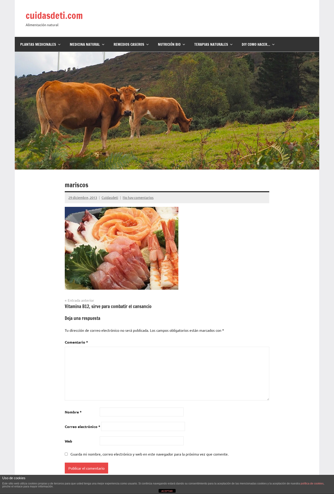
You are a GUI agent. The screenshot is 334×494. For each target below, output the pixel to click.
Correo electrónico (82, 426)
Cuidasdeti (110, 197)
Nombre (73, 412)
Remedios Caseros (129, 44)
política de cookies (312, 483)
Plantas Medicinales (38, 44)
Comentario (76, 342)
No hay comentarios (138, 197)
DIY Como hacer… (256, 44)
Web (68, 441)
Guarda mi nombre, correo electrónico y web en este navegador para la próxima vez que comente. (149, 454)
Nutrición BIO (169, 44)
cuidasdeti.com (54, 15)
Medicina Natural (85, 44)
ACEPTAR (167, 491)
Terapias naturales (211, 44)
